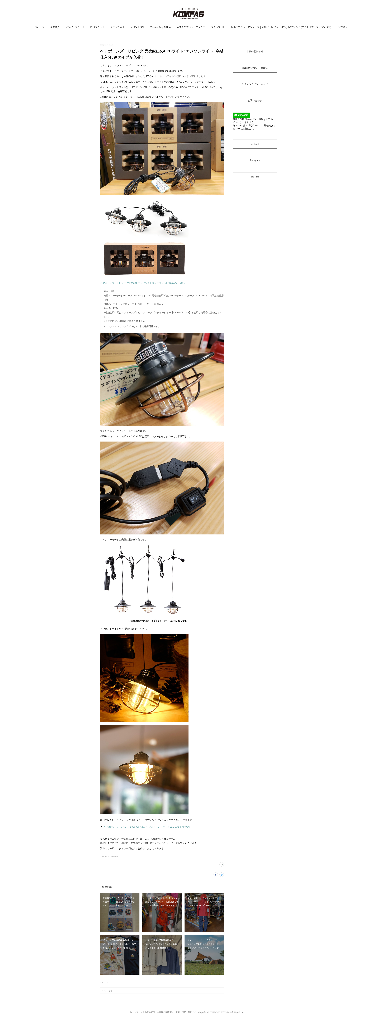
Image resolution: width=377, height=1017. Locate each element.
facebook (254, 143)
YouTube (255, 176)
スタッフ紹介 (117, 27)
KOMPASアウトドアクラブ (191, 27)
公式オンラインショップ (255, 84)
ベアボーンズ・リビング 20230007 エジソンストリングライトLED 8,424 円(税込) (143, 283)
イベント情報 (137, 27)
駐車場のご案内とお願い (255, 67)
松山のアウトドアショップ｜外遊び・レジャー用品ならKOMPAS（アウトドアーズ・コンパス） (282, 27)
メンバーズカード (75, 27)
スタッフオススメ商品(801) (109, 856)
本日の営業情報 (255, 51)
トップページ (37, 27)
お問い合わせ (255, 100)
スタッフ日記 (218, 27)
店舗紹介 (55, 27)
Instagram (255, 160)
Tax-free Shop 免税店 (160, 27)
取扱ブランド (97, 27)
